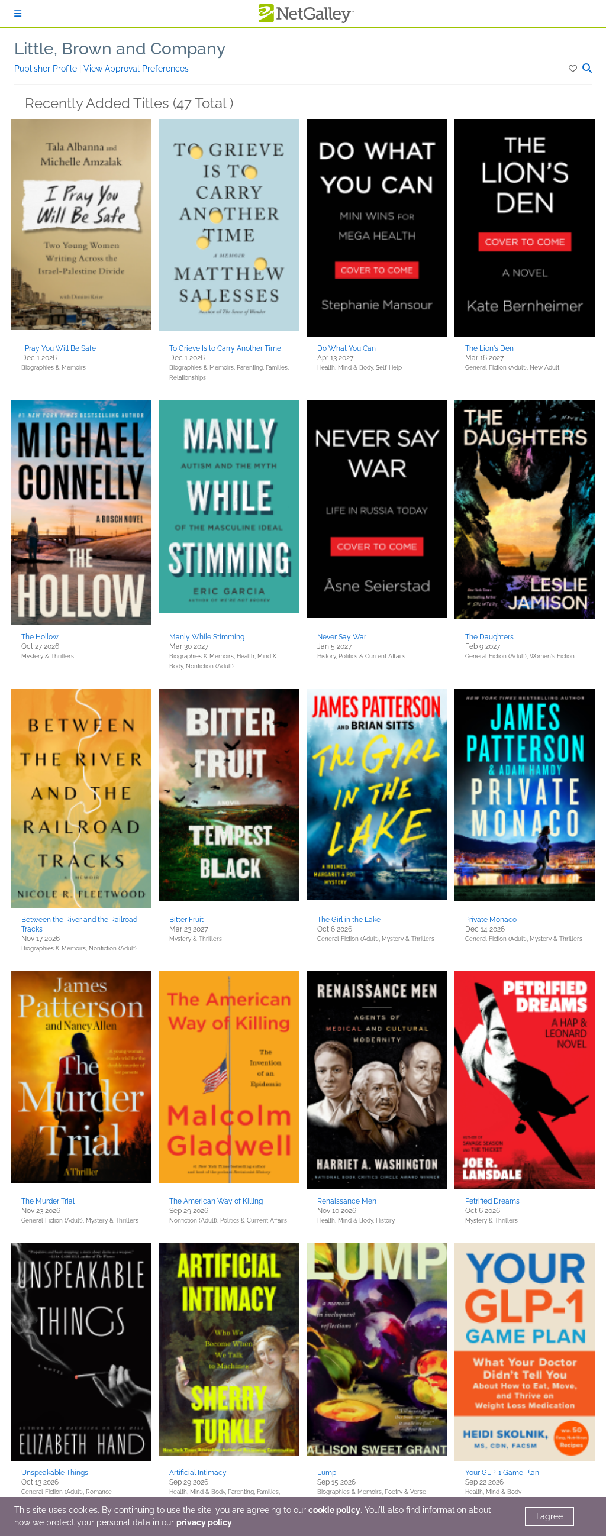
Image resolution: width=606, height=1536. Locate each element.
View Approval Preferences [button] (136, 68)
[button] (574, 68)
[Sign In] (17, 13)
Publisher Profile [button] (46, 68)
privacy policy (204, 1522)
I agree (549, 1516)
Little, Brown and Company (119, 49)
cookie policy (334, 1510)
